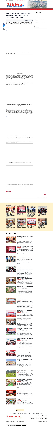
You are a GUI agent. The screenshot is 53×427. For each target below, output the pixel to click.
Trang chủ (11, 9)
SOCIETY (30, 9)
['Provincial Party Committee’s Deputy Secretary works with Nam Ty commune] (11, 331)
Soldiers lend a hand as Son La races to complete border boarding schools (25, 287)
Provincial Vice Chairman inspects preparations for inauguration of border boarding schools (31, 215)
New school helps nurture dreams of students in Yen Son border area (24, 360)
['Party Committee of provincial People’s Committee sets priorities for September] (11, 239)
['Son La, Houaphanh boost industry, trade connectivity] (11, 401)
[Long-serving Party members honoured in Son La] (21, 209)
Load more (21, 410)
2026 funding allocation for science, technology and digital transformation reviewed (24, 380)
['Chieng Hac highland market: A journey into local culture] (11, 373)
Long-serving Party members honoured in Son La (21, 214)
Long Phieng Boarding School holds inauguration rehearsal (25, 339)
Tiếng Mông (24, 0)
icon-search (45, 0)
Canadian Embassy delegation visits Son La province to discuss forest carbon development (10, 227)
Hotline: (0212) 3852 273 (30, 0)
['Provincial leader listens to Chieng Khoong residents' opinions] (11, 269)
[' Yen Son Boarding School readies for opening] (11, 353)
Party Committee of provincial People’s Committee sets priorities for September (10, 215)
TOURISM (33, 9)
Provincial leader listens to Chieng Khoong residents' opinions (42, 214)
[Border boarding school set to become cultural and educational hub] (31, 221)
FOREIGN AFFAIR (21, 9)
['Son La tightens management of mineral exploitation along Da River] (11, 393)
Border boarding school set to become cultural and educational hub (31, 226)
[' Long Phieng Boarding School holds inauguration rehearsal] (11, 341)
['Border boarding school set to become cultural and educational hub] (11, 313)
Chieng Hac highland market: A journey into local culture (25, 371)
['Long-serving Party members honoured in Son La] (11, 249)
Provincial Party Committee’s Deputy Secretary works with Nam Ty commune (24, 329)
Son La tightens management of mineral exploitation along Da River (23, 391)
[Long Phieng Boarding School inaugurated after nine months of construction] (21, 221)
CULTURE (41, 9)
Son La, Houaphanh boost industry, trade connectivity (23, 399)
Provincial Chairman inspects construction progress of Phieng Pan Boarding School (41, 227)
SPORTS (37, 9)
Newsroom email (36, 0)
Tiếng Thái (20, 0)
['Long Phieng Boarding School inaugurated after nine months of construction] (11, 301)
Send (45, 194)
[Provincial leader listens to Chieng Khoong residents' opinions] (42, 209)
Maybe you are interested (15, 205)
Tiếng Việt (16, 0)
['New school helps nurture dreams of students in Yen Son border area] (11, 362)
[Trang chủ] (10, 413)
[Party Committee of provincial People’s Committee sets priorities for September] (10, 209)
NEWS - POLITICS (15, 9)
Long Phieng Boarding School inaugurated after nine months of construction (21, 226)
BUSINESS (26, 9)
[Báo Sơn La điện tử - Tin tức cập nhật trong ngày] (15, 5)
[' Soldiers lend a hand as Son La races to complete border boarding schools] (11, 289)
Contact (39, 0)
